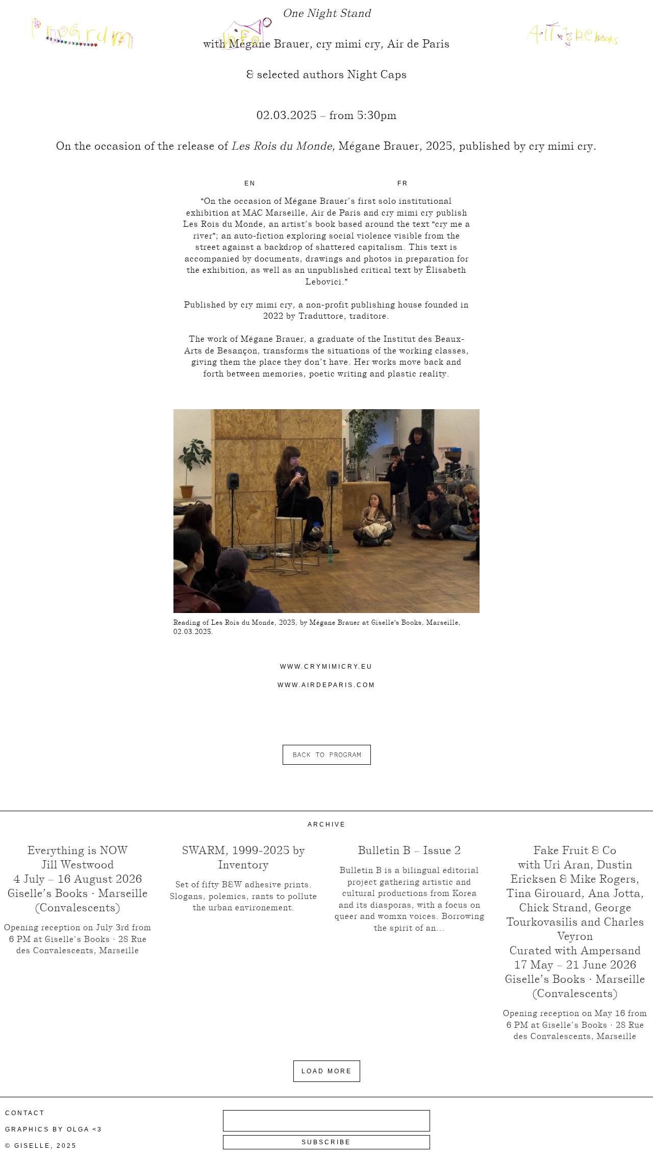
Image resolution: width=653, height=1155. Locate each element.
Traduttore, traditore (342, 316)
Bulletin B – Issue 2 (409, 850)
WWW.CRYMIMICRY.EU (326, 666)
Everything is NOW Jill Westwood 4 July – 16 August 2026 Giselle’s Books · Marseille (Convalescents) (78, 878)
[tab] (250, 183)
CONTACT (25, 1113)
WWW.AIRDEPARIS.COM (326, 685)
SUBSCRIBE (326, 1142)
